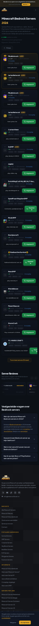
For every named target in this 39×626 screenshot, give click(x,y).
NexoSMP (12, 271)
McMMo (17, 186)
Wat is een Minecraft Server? (11, 572)
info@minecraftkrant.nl (11, 496)
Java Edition (8, 431)
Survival (11, 63)
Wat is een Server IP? (8, 575)
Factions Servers (7, 560)
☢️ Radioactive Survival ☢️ (18, 252)
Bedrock (17, 240)
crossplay (26, 429)
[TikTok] (11, 492)
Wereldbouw (13, 289)
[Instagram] (15, 492)
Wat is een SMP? (7, 585)
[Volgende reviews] (35, 378)
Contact (4, 527)
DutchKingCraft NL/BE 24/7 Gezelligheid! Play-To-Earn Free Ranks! (22, 181)
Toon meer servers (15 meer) (19, 360)
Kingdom (22, 169)
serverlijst (24, 431)
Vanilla (22, 257)
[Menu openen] (35, 10)
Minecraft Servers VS (8, 605)
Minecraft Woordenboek (10, 517)
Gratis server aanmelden (9, 520)
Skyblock (23, 134)
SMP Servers (6, 539)
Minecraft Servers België (9, 598)
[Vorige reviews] (32, 378)
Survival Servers (7, 536)
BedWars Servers (7, 549)
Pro (22, 56)
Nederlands (21, 151)
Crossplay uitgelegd (8, 582)
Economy (20, 222)
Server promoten (7, 524)
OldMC (11, 164)
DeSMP (11, 147)
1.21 (21, 240)
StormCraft (12, 323)
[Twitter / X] (3, 492)
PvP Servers (5, 553)
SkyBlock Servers (7, 546)
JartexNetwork (14, 75)
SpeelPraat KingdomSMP (18, 199)
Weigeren (13, 622)
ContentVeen (13, 130)
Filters (8, 48)
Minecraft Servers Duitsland (10, 601)
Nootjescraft (13, 235)
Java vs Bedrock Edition (9, 579)
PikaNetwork (13, 56)
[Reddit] (19, 492)
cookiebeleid (6, 618)
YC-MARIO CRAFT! (15, 340)
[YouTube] (7, 492)
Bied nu (25, 4)
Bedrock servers (15, 424)
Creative (17, 63)
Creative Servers (7, 543)
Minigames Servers (8, 556)
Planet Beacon (13, 306)
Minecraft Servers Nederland (11, 594)
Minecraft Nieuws (7, 513)
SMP (10, 276)
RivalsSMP (12, 218)
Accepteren (25, 622)
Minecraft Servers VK (8, 608)
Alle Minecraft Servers (9, 510)
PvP (21, 63)
